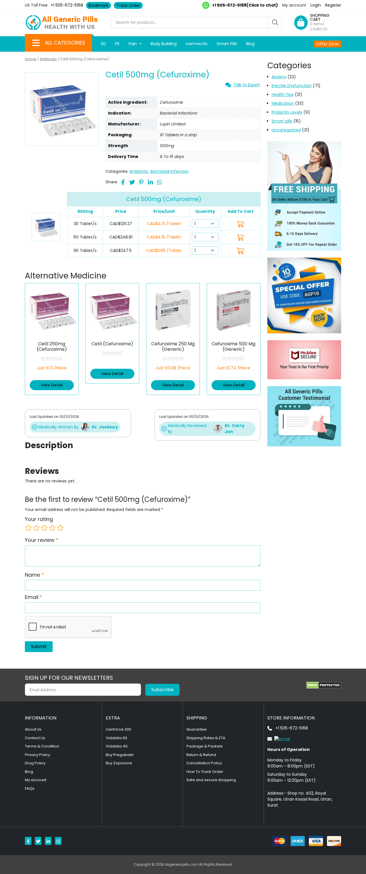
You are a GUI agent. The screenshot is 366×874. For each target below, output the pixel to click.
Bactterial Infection (169, 171)
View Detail (52, 385)
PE (117, 44)
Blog (250, 44)
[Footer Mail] (278, 738)
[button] (36, 43)
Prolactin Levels (287, 112)
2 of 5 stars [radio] (36, 527)
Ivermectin (197, 44)
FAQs (29, 788)
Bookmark (98, 5)
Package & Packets (204, 746)
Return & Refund (201, 754)
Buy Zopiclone (119, 763)
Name (34, 574)
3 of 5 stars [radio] (44, 527)
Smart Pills (227, 44)
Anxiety (279, 77)
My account (294, 5)
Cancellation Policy (204, 763)
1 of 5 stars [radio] (28, 527)
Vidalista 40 (117, 746)
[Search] (275, 22)
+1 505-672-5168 (67, 5)
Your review (41, 540)
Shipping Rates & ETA (205, 738)
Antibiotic (48, 59)
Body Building (164, 44)
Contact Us (35, 738)
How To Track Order (204, 771)
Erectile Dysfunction (292, 86)
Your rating (39, 519)
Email (33, 597)
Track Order (128, 5)
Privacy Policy (37, 754)
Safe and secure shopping (211, 780)
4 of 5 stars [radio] (52, 527)
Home (30, 59)
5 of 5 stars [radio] (60, 527)
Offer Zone (328, 44)
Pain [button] (133, 44)
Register (333, 5)
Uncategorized (286, 130)
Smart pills (282, 121)
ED (103, 44)
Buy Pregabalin (120, 754)
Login (316, 5)
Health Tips (283, 94)
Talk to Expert (246, 85)
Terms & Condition (42, 746)
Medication (283, 103)
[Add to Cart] (240, 224)
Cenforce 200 (118, 729)
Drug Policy (35, 763)
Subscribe (162, 689)
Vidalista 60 (116, 738)
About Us (33, 729)
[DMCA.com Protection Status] (324, 685)
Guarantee (196, 729)
